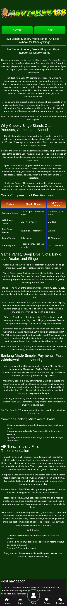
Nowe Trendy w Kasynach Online (18, 593)
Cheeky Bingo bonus (53, 518)
